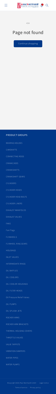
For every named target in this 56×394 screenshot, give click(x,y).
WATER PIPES (12, 357)
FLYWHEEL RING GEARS (16, 243)
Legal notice (44, 383)
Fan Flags (10, 230)
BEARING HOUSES (14, 143)
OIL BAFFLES (12, 270)
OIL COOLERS (12, 277)
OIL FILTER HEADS (14, 290)
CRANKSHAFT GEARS (15, 176)
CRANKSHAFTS (12, 170)
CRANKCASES (12, 163)
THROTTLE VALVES (14, 337)
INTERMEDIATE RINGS (16, 263)
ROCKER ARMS (12, 317)
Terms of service (21, 387)
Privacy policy (35, 387)
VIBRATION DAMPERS (15, 351)
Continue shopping (28, 43)
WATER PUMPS (13, 364)
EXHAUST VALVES (14, 216)
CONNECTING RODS (15, 156)
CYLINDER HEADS (14, 190)
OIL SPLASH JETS (14, 310)
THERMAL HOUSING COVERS (19, 331)
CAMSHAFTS (11, 149)
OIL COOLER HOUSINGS (17, 284)
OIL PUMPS (11, 304)
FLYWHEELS (11, 237)
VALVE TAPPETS (13, 344)
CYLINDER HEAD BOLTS (16, 196)
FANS (8, 223)
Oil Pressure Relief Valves (17, 297)
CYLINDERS (11, 183)
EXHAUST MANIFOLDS (16, 210)
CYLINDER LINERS (14, 203)
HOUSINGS (11, 250)
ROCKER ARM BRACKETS (17, 324)
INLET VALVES (12, 257)
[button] (6, 5)
